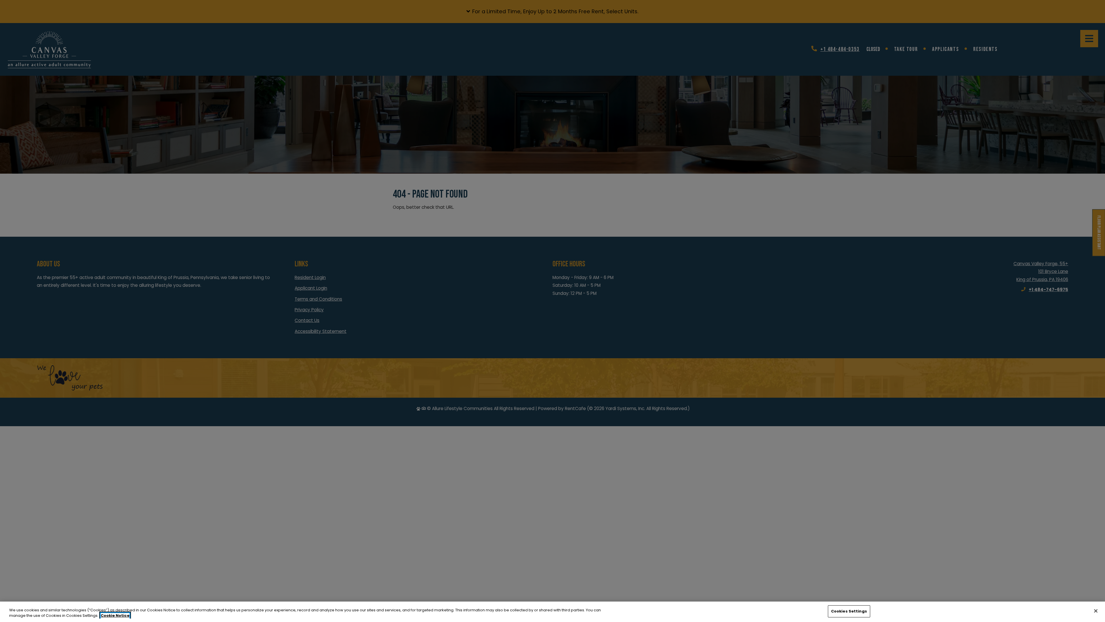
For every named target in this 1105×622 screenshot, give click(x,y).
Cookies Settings (849, 611)
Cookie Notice (115, 616)
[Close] (1095, 610)
